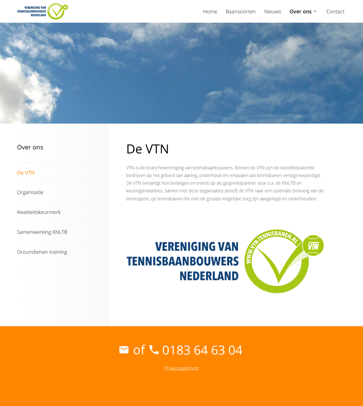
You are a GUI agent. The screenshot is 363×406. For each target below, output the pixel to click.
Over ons (301, 11)
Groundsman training (42, 251)
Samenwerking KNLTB (42, 231)
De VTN (26, 172)
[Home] (42, 11)
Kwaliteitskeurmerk (39, 212)
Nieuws (272, 11)
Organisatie (30, 192)
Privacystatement (181, 368)
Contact (335, 11)
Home (210, 11)
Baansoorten (241, 11)
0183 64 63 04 (202, 349)
